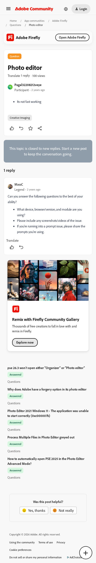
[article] (48, 216)
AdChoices (76, 557)
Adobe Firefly (59, 20)
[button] (8, 10)
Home (13, 20)
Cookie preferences (20, 550)
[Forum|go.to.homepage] (34, 9)
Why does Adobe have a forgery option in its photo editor (46, 389)
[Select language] (66, 9)
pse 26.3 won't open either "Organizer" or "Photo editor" (46, 368)
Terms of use (45, 542)
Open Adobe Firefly (72, 37)
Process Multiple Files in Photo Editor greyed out (40, 437)
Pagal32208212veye (27, 85)
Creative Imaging (20, 117)
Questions (15, 25)
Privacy (61, 542)
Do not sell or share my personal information (35, 557)
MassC (18, 184)
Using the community (22, 542)
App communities (34, 20)
